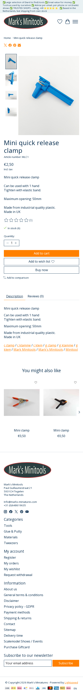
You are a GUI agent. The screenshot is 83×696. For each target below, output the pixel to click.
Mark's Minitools (50, 349)
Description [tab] (14, 296)
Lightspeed (71, 682)
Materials (11, 537)
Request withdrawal (18, 575)
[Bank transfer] (7, 688)
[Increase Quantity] (15, 243)
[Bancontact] (25, 688)
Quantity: (9, 236)
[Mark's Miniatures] (26, 21)
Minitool (72, 349)
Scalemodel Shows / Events (23, 641)
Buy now (41, 270)
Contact (9, 624)
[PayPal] (62, 688)
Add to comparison (18, 277)
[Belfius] (31, 688)
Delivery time (13, 635)
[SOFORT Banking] (19, 688)
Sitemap (10, 630)
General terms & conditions (23, 595)
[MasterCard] (50, 688)
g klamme (66, 345)
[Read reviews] (16, 220)
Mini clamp (22, 430)
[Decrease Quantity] (7, 243)
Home (7, 38)
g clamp (50, 345)
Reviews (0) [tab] (36, 296)
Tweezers (11, 543)
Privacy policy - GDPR (19, 606)
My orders (11, 563)
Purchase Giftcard (17, 647)
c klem (37, 345)
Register (10, 557)
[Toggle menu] (75, 22)
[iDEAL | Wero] (13, 688)
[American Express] (56, 688)
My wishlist (12, 569)
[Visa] (44, 688)
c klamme (24, 345)
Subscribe (66, 663)
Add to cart (41, 253)
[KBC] (37, 688)
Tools (8, 525)
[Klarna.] (68, 688)
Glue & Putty (13, 531)
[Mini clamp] (22, 402)
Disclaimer (11, 601)
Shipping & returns (17, 618)
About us (10, 589)
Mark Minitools (25, 349)
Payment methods (17, 612)
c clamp (9, 345)
